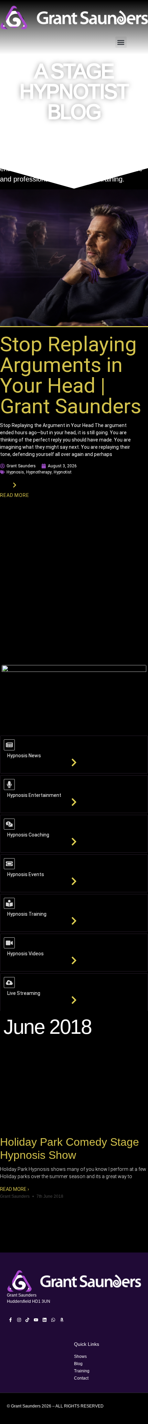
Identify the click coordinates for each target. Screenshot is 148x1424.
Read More (14, 495)
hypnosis (15, 472)
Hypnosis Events (25, 874)
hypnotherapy (39, 472)
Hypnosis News (24, 755)
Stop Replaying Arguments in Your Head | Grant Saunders (70, 375)
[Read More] (15, 485)
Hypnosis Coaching (28, 835)
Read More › (14, 1189)
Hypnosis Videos (25, 953)
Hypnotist (63, 472)
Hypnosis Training (26, 914)
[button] (121, 42)
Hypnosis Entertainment (34, 795)
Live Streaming (23, 993)
